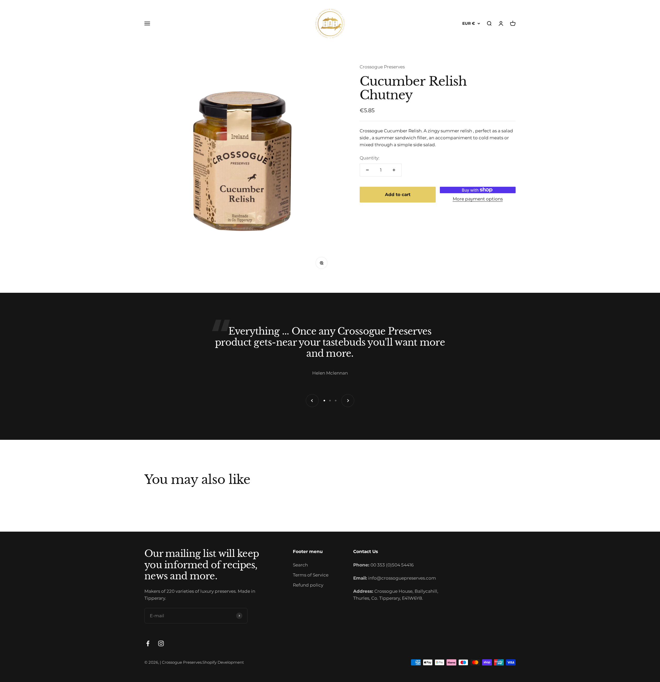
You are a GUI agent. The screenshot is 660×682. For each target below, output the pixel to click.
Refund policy (308, 585)
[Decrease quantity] (367, 170)
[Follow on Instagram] (161, 643)
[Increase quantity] (393, 170)
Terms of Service (310, 575)
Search (300, 564)
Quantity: (370, 157)
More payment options (478, 198)
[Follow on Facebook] (147, 643)
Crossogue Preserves (382, 66)
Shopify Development (223, 662)
